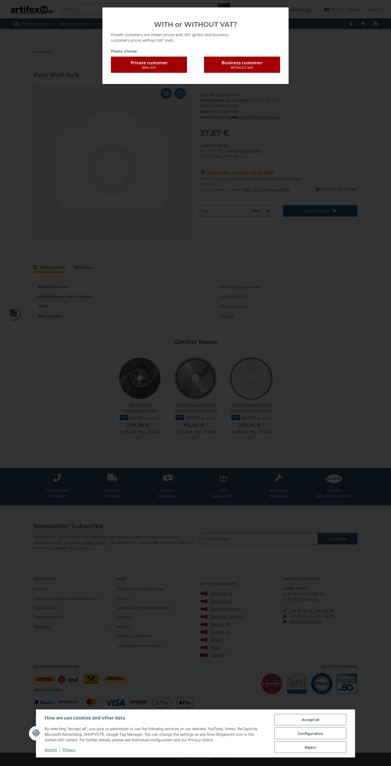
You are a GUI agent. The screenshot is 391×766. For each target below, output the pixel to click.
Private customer (149, 65)
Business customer (242, 65)
